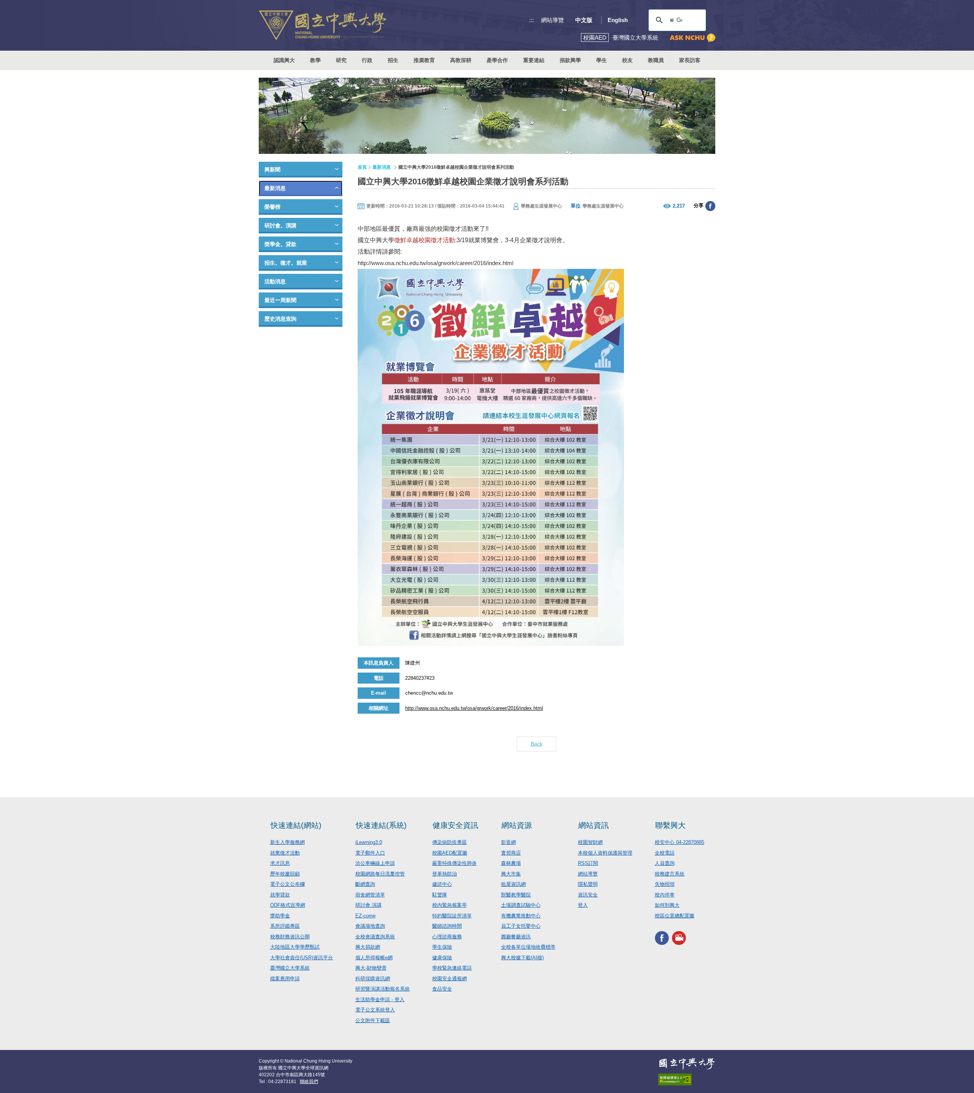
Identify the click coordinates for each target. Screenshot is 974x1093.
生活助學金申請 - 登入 (379, 999)
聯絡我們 (309, 1081)
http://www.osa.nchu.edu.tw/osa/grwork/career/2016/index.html (435, 263)
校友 (627, 60)
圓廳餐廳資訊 (516, 937)
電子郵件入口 (370, 853)
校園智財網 (590, 842)
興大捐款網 (367, 947)
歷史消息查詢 (280, 319)
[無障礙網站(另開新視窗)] (686, 1079)
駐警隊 (439, 895)
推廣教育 (424, 60)
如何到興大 (667, 905)
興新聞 (272, 169)
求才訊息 (280, 863)
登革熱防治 (444, 874)
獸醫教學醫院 (516, 895)
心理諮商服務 (447, 937)
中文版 (583, 20)
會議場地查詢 (370, 926)
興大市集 (511, 874)
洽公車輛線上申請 (375, 863)
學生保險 (442, 947)
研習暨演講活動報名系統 (382, 989)
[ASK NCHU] (692, 38)
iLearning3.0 (368, 842)
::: (531, 20)
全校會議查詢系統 (375, 937)
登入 (583, 905)
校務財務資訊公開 (290, 937)
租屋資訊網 (513, 884)
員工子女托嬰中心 (521, 926)
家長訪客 (689, 60)
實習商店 (511, 853)
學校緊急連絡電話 (452, 968)
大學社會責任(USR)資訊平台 (301, 957)
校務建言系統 (669, 874)
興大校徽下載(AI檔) (522, 957)
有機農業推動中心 (521, 916)
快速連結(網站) (296, 825)
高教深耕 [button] (460, 60)
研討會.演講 (368, 905)
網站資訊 (593, 825)
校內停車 (665, 895)
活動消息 (275, 281)
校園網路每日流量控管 (380, 874)
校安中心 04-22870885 (679, 842)
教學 (315, 60)
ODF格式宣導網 (287, 905)
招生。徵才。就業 (285, 263)
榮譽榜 (272, 207)
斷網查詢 (365, 884)
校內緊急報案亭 (449, 905)
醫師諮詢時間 (447, 926)
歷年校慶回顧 (285, 874)
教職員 (656, 60)
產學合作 (497, 60)
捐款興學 (570, 60)
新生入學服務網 (287, 842)
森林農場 (511, 863)
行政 (367, 60)
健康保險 (442, 957)
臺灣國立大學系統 (290, 968)
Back (537, 744)
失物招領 (665, 884)
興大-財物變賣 (371, 968)
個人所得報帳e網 (374, 957)
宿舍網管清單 (370, 895)
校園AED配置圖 (449, 853)
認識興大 (284, 60)
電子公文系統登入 (375, 1010)
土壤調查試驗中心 (521, 905)
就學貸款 (280, 895)
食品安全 (442, 989)
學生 (601, 60)
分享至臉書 (710, 206)
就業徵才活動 (285, 853)
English (618, 20)
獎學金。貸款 (280, 244)
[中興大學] (686, 1064)
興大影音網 (679, 938)
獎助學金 (280, 916)
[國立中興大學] (322, 25)
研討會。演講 (280, 225)
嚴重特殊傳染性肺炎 (454, 863)
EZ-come (365, 916)
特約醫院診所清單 (452, 916)
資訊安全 (588, 895)
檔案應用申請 (285, 978)
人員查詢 (665, 863)
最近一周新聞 (280, 300)
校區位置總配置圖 (674, 916)
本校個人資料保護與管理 (605, 853)
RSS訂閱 (588, 863)
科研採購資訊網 (372, 978)
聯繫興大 (670, 825)
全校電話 (665, 853)
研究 (341, 60)
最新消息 (275, 188)
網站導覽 (552, 20)
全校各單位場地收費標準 (528, 947)
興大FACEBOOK (662, 938)
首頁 (362, 167)
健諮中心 (442, 884)
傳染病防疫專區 (449, 842)
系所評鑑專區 (285, 926)
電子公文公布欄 (287, 884)
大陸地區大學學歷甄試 (295, 947)
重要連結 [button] (533, 60)
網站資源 (516, 825)
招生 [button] (393, 60)
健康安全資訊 (455, 825)
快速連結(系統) (381, 825)
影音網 (508, 842)
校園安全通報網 (449, 978)
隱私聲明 (588, 884)
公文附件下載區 (372, 1020)
